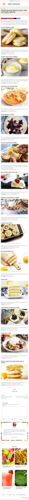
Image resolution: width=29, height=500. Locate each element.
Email (12, 419)
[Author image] (1, 13)
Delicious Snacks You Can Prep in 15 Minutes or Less (6, 397)
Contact (14, 494)
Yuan (3, 13)
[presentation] (8, 456)
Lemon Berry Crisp (9, 358)
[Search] (26, 443)
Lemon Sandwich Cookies (10, 53)
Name (3, 419)
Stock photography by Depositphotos (21, 494)
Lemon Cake (8, 304)
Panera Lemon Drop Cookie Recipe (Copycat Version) (14, 384)
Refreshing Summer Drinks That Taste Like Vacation (22, 397)
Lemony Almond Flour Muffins (11, 169)
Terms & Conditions (9, 494)
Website (21, 419)
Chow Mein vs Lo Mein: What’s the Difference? (21, 466)
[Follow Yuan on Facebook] (13, 391)
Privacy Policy (3, 494)
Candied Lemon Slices (9, 248)
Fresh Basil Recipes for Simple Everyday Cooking (21, 488)
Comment (4, 405)
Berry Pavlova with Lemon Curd (11, 194)
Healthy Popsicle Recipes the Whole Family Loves (8, 466)
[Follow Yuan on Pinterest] (16, 391)
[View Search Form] (27, 4)
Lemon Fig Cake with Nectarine (11, 111)
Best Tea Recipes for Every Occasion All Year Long (7, 488)
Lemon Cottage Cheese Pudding (11, 83)
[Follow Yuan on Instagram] (14, 391)
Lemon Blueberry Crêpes (10, 139)
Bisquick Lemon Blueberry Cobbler (11, 219)
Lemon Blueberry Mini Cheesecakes (12, 329)
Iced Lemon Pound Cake (10, 276)
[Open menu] (25, 4)
